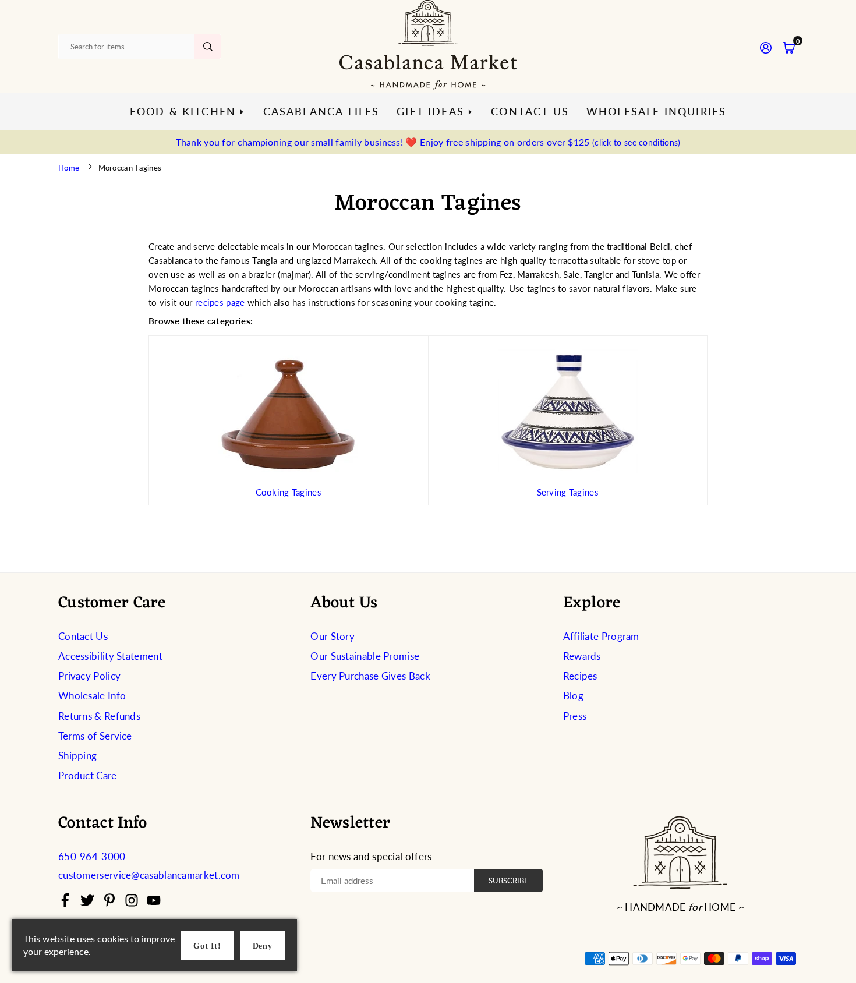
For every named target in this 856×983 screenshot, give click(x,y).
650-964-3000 (92, 856)
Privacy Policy (89, 676)
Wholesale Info (92, 695)
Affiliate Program (601, 636)
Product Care (87, 775)
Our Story (332, 636)
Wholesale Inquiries (656, 111)
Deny (263, 946)
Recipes (580, 676)
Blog (573, 695)
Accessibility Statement (110, 656)
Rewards (582, 656)
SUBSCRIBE (509, 880)
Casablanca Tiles (321, 111)
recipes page (220, 302)
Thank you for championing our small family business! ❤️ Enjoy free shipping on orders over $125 (428, 141)
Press (575, 716)
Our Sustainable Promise (364, 656)
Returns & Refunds (99, 716)
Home (68, 167)
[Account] (765, 46)
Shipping (77, 755)
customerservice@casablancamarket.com (149, 875)
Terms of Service (95, 736)
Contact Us (530, 111)
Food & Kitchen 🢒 (188, 111)
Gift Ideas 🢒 (435, 111)
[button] (789, 46)
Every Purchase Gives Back (370, 676)
